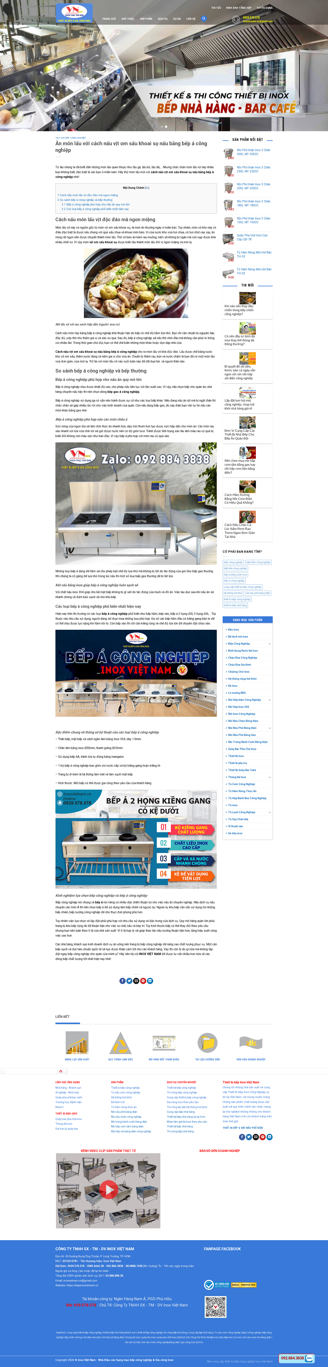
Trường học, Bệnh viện (68, 1102)
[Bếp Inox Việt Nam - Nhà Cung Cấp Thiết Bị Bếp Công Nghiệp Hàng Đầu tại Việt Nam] (74, 13)
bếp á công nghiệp (234, 580)
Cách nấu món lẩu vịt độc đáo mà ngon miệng (88, 195)
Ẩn (146, 187)
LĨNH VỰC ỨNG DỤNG (67, 1082)
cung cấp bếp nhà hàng (201, 1332)
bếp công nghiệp (233, 562)
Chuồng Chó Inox (238, 671)
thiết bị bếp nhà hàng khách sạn (119, 1332)
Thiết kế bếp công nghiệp (181, 1087)
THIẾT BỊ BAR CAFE (66, 1113)
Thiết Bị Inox (236, 756)
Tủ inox (232, 805)
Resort (59, 1107)
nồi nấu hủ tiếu (132, 1342)
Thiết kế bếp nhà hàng (180, 1126)
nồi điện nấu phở (91, 1337)
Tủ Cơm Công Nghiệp (241, 784)
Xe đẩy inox (235, 833)
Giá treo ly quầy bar (66, 1128)
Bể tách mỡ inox (238, 636)
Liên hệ (190, 18)
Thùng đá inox (63, 1123)
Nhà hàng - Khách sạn (68, 1087)
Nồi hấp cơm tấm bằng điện (127, 1126)
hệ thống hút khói (233, 593)
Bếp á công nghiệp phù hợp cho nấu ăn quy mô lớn (96, 204)
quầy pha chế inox (166, 1337)
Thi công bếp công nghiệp (182, 1092)
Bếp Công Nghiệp (239, 643)
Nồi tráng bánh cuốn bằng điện (129, 1121)
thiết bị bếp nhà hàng (235, 605)
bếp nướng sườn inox (235, 574)
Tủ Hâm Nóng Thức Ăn (242, 791)
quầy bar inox (148, 1337)
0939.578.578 (251, 17)
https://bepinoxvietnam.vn (82, 1285)
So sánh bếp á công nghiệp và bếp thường (85, 200)
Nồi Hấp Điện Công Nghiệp (244, 699)
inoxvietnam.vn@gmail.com (258, 21)
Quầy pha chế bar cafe (68, 1097)
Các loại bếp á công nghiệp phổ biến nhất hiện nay (95, 209)
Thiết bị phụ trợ (237, 763)
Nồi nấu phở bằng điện (124, 1111)
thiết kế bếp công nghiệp (150, 1332)
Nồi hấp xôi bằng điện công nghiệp (131, 1131)
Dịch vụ (163, 18)
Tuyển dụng (265, 7)
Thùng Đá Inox (237, 777)
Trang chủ (109, 18)
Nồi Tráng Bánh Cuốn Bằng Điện (248, 741)
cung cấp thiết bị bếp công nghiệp (242, 587)
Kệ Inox (232, 685)
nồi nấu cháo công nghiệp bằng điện (161, 1342)
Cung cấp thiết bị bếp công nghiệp (187, 1097)
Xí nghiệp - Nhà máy (67, 1092)
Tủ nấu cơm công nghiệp (125, 1092)
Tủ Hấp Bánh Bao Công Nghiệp (247, 798)
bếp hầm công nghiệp (258, 562)
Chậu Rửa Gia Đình (239, 664)
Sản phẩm (146, 18)
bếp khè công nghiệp (235, 568)
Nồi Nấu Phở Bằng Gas (242, 734)
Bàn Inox (233, 629)
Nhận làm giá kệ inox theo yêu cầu (187, 1121)
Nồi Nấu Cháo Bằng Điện (243, 720)
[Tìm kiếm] (204, 19)
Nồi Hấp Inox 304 (238, 706)
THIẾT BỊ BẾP (230, 1127)
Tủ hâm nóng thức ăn (124, 1107)
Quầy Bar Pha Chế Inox (242, 749)
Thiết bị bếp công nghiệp (125, 1087)
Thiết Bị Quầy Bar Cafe (242, 770)
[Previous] (11, 65)
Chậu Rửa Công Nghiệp (242, 657)
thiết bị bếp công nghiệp (237, 599)
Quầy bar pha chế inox (68, 1119)
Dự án (177, 18)
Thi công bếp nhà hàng (180, 1131)
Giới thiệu (127, 18)
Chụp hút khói (198, 1337)
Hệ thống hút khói (121, 1097)
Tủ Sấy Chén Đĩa (238, 819)
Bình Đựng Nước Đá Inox (243, 650)
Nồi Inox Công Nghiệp (241, 713)
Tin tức (216, 7)
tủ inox (237, 1337)
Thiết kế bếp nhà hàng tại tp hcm (186, 1116)
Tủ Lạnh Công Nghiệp (241, 812)
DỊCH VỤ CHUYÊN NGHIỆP (181, 1082)
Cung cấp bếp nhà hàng (181, 1111)
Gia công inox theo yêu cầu (183, 1102)
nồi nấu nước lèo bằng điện (257, 1337)
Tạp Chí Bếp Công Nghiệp (70, 138)
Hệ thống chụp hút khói (242, 678)
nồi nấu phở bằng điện (258, 593)
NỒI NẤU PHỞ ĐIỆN (252, 1127)
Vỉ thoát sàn (235, 826)
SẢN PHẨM (117, 1082)
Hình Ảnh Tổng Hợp (239, 7)
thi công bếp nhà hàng (175, 1332)
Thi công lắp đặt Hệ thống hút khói (187, 1107)
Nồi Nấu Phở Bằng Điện (242, 727)
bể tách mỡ (183, 1337)
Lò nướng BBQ (237, 692)
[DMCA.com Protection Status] (243, 1284)
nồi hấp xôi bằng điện (113, 1337)
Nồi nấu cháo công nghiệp (126, 1116)
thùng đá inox (133, 1337)
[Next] (316, 65)
